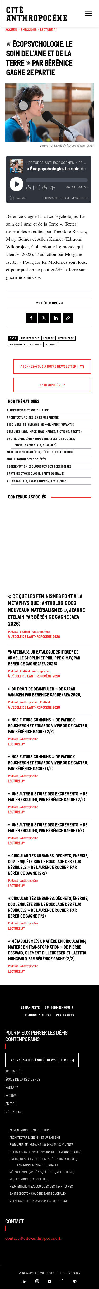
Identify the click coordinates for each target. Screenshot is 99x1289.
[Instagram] (37, 1282)
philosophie (17, 344)
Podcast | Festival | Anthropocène (29, 632)
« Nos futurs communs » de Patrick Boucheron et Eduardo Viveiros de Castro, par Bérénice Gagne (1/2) (48, 762)
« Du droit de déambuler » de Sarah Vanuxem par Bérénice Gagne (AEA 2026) (45, 691)
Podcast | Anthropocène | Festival (29, 702)
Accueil (11, 30)
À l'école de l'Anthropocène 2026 (34, 637)
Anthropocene (30, 338)
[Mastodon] (75, 1282)
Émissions (29, 30)
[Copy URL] (68, 318)
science (51, 344)
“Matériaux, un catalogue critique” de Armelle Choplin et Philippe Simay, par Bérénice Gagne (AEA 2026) (44, 657)
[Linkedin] (55, 318)
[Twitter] (43, 318)
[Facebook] (31, 318)
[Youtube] (50, 1282)
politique (36, 344)
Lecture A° (48, 30)
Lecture (48, 338)
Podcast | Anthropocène (23, 739)
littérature (66, 338)
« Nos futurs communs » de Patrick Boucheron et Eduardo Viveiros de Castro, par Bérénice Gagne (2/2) (48, 725)
